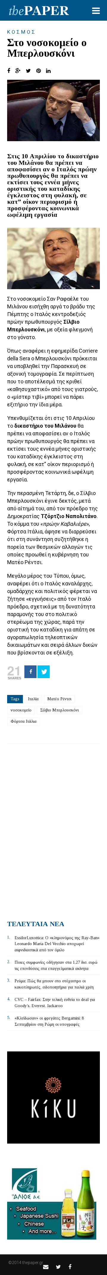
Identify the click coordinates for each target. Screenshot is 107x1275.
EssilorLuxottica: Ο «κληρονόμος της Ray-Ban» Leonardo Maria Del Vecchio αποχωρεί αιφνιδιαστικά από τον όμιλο (57, 944)
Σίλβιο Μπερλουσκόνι (59, 710)
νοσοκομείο (21, 710)
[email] (45, 1267)
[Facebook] (30, 671)
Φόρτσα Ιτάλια (24, 721)
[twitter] (58, 1267)
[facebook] (69, 1267)
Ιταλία (33, 699)
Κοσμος (21, 32)
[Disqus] (53, 829)
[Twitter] (43, 671)
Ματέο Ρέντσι (59, 699)
